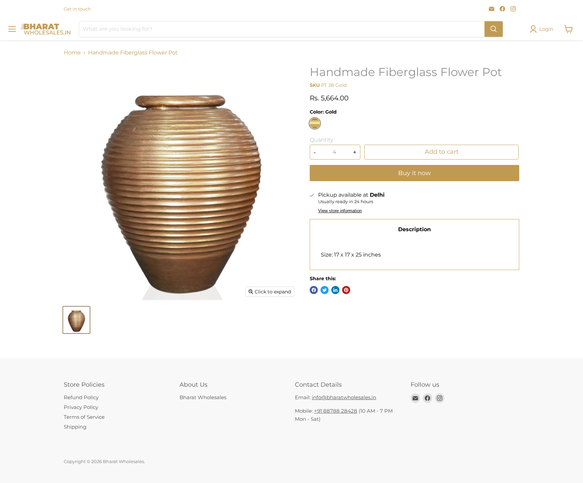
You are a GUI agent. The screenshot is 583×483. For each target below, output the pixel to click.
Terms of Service (84, 417)
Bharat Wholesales (202, 397)
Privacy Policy (81, 407)
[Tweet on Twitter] (325, 290)
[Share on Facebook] (314, 290)
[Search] (493, 29)
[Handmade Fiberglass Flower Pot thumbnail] (76, 320)
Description (414, 229)
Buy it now (414, 173)
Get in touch (77, 8)
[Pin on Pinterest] (346, 290)
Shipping (75, 427)
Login (546, 29)
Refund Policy (81, 397)
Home (72, 53)
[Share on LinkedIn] (335, 290)
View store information (340, 211)
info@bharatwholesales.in (344, 397)
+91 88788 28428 (335, 411)
